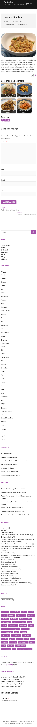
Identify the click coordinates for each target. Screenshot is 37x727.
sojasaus (13, 642)
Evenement (4, 408)
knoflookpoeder (15, 629)
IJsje (2, 289)
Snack (3, 386)
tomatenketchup (20, 645)
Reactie (4, 142)
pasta (12, 639)
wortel (29, 649)
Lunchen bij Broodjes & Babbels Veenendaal (18, 515)
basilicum (5, 612)
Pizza (2, 375)
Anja (6, 21)
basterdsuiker (15, 612)
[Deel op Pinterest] (5, 120)
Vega (2, 393)
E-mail (3, 180)
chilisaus (30, 615)
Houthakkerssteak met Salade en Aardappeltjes (15, 461)
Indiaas (3, 293)
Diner (2, 432)
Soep (2, 389)
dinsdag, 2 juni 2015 (16, 21)
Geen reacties (9, 25)
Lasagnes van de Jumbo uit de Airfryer (12, 677)
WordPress (29, 721)
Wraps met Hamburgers (8, 468)
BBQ (2, 350)
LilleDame (4, 259)
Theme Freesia (22, 721)
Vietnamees (4, 325)
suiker (31, 642)
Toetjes (3, 421)
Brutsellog (9, 2)
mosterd (24, 632)
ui (14, 649)
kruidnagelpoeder (7, 632)
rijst (32, 639)
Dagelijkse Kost (22, 25)
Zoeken (3, 248)
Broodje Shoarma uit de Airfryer (10, 686)
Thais (2, 318)
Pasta (3, 371)
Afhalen (3, 272)
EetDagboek (4, 250)
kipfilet (31, 625)
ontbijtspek (26, 635)
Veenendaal (21, 649)
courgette (5, 618)
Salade (3, 382)
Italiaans (3, 300)
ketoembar (23, 625)
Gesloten (16, 622)
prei (27, 639)
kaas (29, 622)
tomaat (10, 645)
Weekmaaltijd (5, 332)
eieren (21, 618)
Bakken (3, 336)
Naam (3, 169)
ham (23, 622)
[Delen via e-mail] (8, 120)
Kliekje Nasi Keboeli (6, 454)
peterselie (19, 639)
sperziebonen (22, 642)
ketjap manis (13, 625)
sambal (5, 642)
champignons (21, 615)
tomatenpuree (6, 649)
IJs (2, 414)
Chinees (3, 278)
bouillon (11, 615)
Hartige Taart (5, 357)
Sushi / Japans (5, 311)
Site (2, 190)
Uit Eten (3, 429)
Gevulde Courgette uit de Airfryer (10, 475)
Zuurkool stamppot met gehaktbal (11, 684)
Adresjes (3, 257)
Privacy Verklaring (8, 665)
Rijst (2, 379)
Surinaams (4, 307)
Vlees (2, 400)
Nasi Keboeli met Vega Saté (9, 457)
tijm (4, 645)
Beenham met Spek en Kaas (9, 679)
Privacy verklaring (28, 723)
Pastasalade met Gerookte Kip (14, 508)
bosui (31, 612)
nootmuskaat (15, 635)
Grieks (3, 286)
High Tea (3, 436)
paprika (5, 639)
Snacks (3, 303)
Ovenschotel (4, 368)
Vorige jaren (4, 252)
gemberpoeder (6, 622)
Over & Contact (5, 245)
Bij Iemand (4, 340)
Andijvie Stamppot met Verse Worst (11, 681)
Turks (2, 321)
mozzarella (5, 635)
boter (4, 615)
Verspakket (4, 396)
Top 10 (3, 254)
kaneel (4, 625)
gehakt (28, 618)
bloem (24, 612)
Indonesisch (4, 296)
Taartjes (3, 314)
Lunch (3, 426)
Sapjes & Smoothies (7, 418)
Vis (2, 329)
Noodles (3, 364)
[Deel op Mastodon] (2, 120)
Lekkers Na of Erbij (6, 412)
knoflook (5, 629)
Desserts (3, 282)
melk (16, 632)
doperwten (13, 618)
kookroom (25, 629)
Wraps (3, 404)
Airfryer (3, 346)
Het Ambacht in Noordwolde (9, 464)
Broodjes (3, 275)
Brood (3, 354)
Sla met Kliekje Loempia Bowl (9, 472)
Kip (2, 361)
